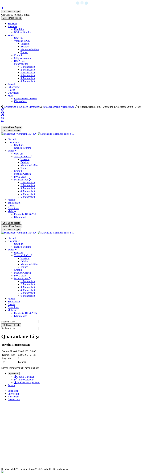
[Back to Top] (2, 8)
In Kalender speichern (28, 382)
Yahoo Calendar (25, 379)
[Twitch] (2, 109)
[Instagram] (2, 118)
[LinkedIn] (2, 121)
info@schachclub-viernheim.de (58, 106)
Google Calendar (25, 376)
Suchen (5, 321)
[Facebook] (2, 115)
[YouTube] (2, 112)
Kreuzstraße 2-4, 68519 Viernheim (21, 106)
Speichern (13, 373)
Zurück (11, 385)
